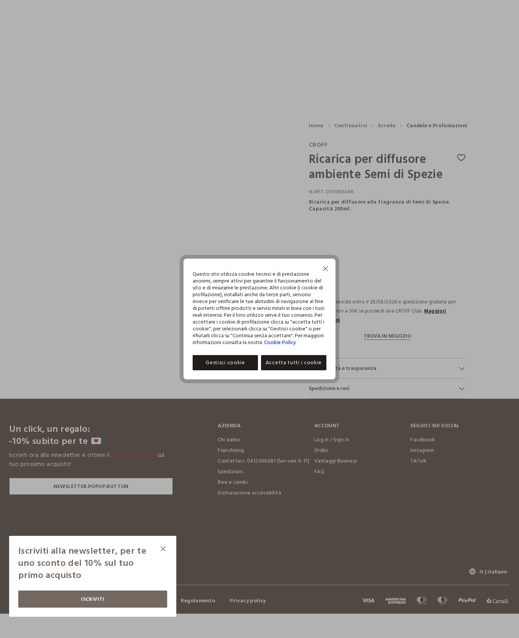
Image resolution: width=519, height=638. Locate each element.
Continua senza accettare (325, 269)
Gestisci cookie (225, 362)
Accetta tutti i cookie (294, 362)
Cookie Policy (280, 342)
